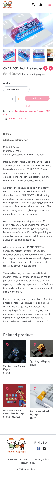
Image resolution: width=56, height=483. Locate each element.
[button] (33, 4)
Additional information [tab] (15, 139)
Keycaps (40, 110)
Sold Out (37, 98)
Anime (12, 118)
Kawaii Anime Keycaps (25, 110)
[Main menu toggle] (50, 4)
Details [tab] (7, 133)
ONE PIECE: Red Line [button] (16, 89)
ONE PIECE (21, 118)
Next (52, 55)
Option (7, 83)
